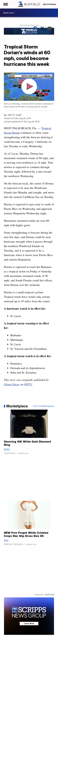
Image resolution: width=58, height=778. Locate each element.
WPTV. (28, 384)
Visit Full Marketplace (43, 406)
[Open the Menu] (5, 4)
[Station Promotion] (29, 31)
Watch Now (48, 4)
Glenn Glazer (12, 384)
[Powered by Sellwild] (49, 594)
